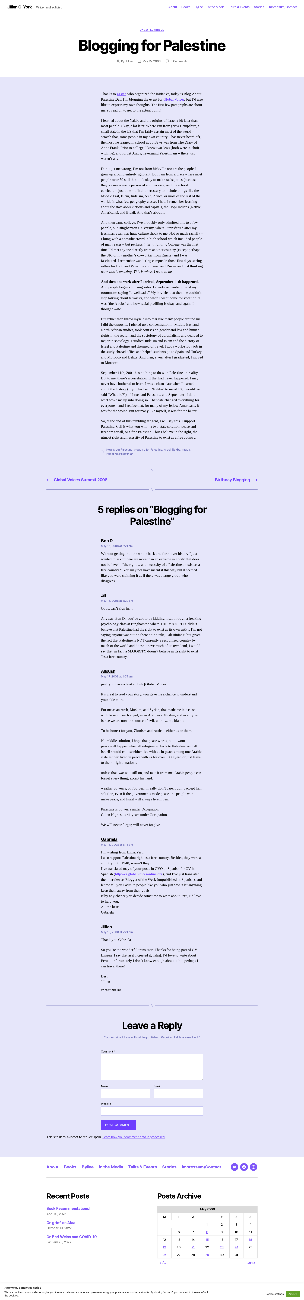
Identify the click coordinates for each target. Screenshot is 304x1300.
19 (164, 1247)
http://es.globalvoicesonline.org (139, 874)
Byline (199, 7)
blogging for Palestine (148, 449)
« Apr (164, 1262)
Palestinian (126, 454)
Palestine (112, 454)
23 (221, 1247)
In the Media (215, 7)
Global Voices (173, 99)
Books (185, 7)
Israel (167, 449)
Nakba (176, 449)
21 (193, 1247)
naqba (186, 449)
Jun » (251, 1262)
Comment (108, 1051)
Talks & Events (239, 7)
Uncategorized (152, 29)
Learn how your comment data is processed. (133, 1137)
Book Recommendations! (68, 1208)
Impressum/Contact (282, 7)
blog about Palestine (119, 449)
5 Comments (179, 61)
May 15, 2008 (152, 61)
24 (236, 1247)
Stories (259, 7)
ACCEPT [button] (293, 1293)
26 (164, 1255)
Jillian (129, 61)
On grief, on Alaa (60, 1223)
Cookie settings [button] (274, 1294)
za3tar (121, 94)
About (172, 7)
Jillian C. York (19, 7)
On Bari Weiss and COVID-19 (71, 1237)
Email (157, 1086)
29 (207, 1255)
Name (104, 1086)
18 (250, 1240)
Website (106, 1103)
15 (207, 1240)
